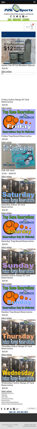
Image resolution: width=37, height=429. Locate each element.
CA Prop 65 (32, 408)
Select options (6, 71)
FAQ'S (9, 19)
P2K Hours (26, 19)
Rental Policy (17, 19)
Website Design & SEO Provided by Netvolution (29, 425)
